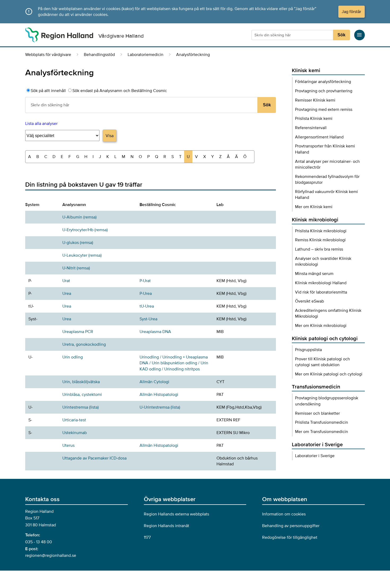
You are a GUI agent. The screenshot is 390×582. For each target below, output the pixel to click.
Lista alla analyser (41, 123)
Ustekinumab (74, 432)
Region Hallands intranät (166, 525)
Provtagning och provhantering (323, 91)
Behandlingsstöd (99, 54)
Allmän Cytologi (154, 381)
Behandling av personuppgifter (290, 525)
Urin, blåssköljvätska (81, 381)
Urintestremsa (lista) (80, 407)
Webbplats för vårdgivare (48, 54)
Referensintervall (311, 127)
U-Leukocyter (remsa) (82, 255)
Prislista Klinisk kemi (313, 118)
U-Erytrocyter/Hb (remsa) (85, 230)
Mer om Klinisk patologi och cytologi (328, 374)
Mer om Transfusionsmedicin (321, 431)
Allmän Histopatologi (159, 394)
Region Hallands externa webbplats (176, 514)
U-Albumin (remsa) (79, 217)
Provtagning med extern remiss (323, 109)
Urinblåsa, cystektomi (82, 394)
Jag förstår (351, 11)
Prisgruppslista (308, 349)
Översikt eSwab (309, 301)
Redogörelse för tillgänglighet (289, 537)
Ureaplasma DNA (155, 331)
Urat (66, 280)
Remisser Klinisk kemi (315, 100)
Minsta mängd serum (314, 273)
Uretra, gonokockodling (84, 344)
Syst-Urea (148, 319)
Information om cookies (284, 514)
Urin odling (72, 357)
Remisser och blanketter (317, 413)
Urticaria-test (74, 420)
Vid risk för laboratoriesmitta (321, 292)
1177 (147, 537)
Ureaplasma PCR (77, 331)
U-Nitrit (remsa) (76, 268)
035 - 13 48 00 (38, 542)
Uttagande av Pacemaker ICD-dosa (94, 458)
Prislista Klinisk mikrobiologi (320, 231)
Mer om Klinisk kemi (313, 206)
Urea (66, 293)
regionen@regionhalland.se (50, 555)
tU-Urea (147, 306)
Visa (110, 135)
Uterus (68, 445)
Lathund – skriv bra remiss (319, 249)
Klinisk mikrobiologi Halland (320, 283)
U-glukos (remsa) (77, 242)
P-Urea (146, 293)
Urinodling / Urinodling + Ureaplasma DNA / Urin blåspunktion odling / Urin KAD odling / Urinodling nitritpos (174, 363)
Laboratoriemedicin (145, 54)
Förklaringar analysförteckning (323, 81)
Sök (341, 35)
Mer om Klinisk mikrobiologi (320, 325)
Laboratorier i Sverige (315, 455)
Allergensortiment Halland (319, 137)
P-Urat (145, 280)
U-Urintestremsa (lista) (160, 407)
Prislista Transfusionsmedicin (321, 422)
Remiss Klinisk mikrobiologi (320, 240)
